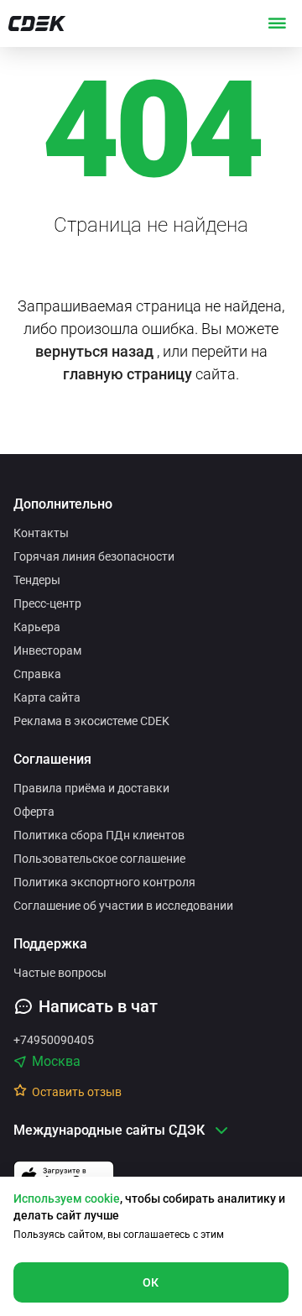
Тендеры (36, 580)
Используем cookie (66, 1198)
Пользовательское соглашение (99, 858)
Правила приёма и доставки (91, 788)
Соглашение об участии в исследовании (123, 905)
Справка (37, 674)
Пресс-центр (47, 603)
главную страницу (127, 374)
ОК (151, 1282)
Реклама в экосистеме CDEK (91, 721)
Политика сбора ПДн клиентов (99, 835)
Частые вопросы (60, 972)
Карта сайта (47, 697)
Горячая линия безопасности (93, 556)
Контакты (41, 533)
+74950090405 (53, 1040)
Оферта (34, 811)
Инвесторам (47, 650)
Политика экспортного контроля (104, 882)
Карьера (36, 627)
